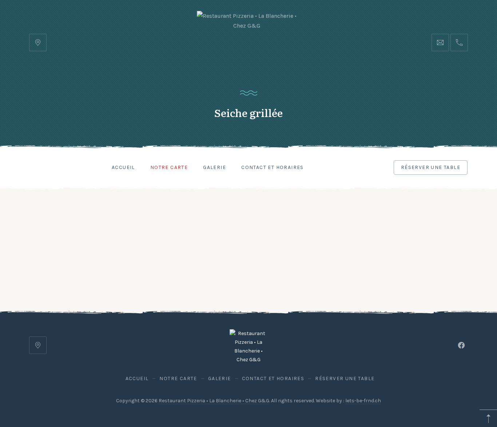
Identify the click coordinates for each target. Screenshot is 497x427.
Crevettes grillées (91, 263)
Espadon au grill (48, 263)
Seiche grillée (86, 271)
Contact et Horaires (272, 167)
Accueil (123, 167)
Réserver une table (430, 167)
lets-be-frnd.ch (363, 401)
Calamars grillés (48, 271)
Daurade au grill (48, 279)
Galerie (214, 167)
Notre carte (169, 167)
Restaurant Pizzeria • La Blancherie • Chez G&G (214, 401)
